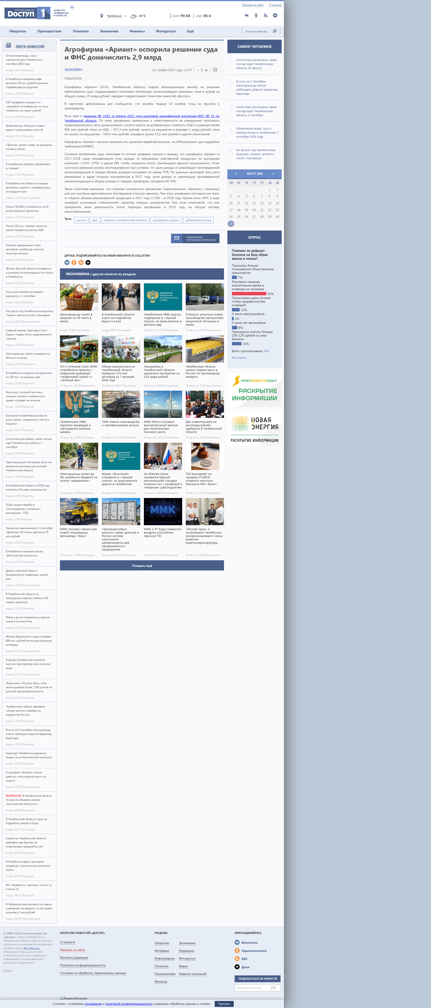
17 (231, 210)
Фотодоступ (166, 31)
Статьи (7, 970)
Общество (17, 31)
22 (269, 210)
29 (269, 217)
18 (238, 210)
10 (231, 203)
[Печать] (215, 70)
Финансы (137, 31)
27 (254, 217)
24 (231, 217)
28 (262, 217)
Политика (81, 31)
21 (262, 210)
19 (246, 210)
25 (238, 217)
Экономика (109, 31)
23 (277, 210)
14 (262, 203)
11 (238, 203)
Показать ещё (142, 565)
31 (231, 223)
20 (254, 210)
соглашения (93, 1003)
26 (246, 217)
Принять (224, 1003)
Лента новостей (30, 46)
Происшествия (49, 31)
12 (246, 203)
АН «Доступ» (32, 948)
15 (269, 203)
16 (277, 203)
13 (254, 203)
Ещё (190, 31)
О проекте (275, 5)
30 (277, 217)
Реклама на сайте (253, 5)
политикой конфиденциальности (128, 1003)
